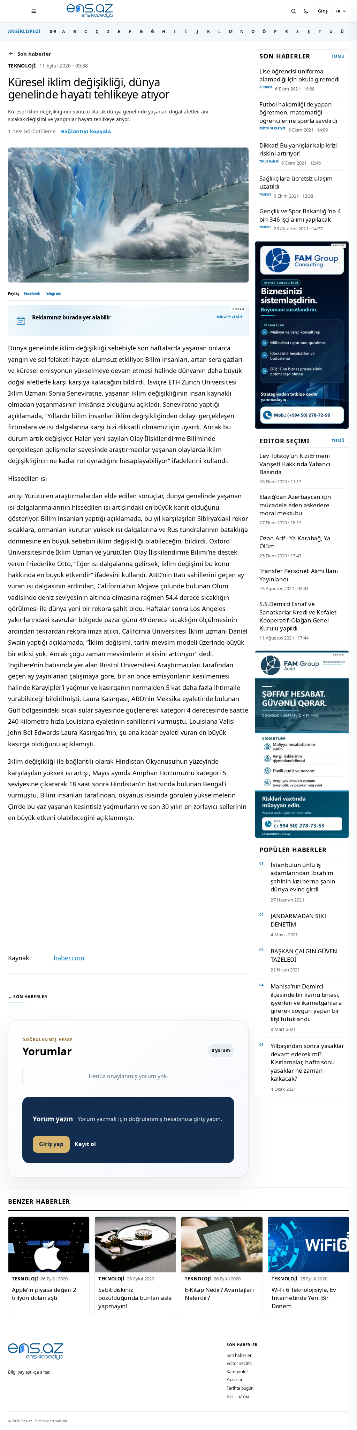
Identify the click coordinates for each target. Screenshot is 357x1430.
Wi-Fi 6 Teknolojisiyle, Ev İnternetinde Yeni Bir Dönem (303, 1298)
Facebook (32, 293)
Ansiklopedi (24, 31)
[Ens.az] (90, 11)
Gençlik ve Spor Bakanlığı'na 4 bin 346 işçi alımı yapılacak (300, 215)
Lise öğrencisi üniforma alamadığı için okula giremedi (299, 75)
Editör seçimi (239, 1363)
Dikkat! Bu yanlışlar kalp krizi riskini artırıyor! (298, 149)
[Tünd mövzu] (306, 11)
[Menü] (34, 11)
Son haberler (239, 1355)
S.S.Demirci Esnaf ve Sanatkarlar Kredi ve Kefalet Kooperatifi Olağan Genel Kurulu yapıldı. (297, 616)
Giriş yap (51, 1144)
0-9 (53, 31)
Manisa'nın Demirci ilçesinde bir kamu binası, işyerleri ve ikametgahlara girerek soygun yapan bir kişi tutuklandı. (306, 1002)
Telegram (53, 293)
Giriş (323, 11)
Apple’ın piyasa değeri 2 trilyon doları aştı (44, 1294)
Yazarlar (235, 1380)
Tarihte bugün (240, 1388)
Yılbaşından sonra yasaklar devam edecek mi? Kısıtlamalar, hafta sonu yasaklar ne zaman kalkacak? (307, 1062)
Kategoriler (237, 1372)
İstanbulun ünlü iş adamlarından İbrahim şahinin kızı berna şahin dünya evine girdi (303, 877)
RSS (230, 1397)
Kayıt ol (85, 1144)
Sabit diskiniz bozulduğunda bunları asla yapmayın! (135, 1298)
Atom (243, 1397)
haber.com (69, 958)
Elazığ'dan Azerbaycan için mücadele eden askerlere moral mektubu (295, 505)
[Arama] (293, 11)
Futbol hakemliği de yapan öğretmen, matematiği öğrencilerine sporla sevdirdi (298, 112)
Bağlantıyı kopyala (86, 131)
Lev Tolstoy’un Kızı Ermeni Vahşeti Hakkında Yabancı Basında (294, 464)
